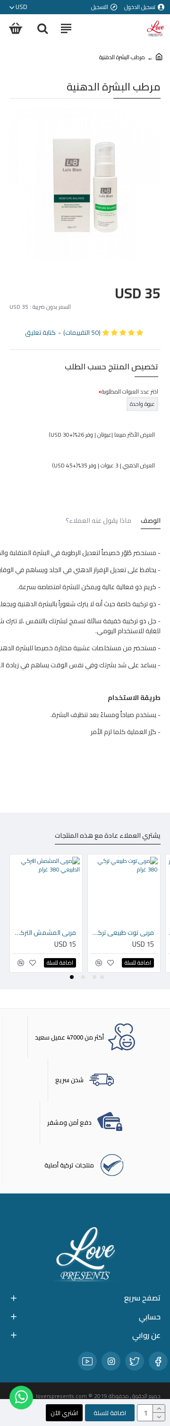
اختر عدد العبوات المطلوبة (130, 391)
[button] (102, 977)
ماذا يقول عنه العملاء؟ (98, 522)
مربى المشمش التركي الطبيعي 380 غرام (44, 932)
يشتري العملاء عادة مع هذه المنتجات (108, 837)
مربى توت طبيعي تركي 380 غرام (122, 932)
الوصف (151, 522)
